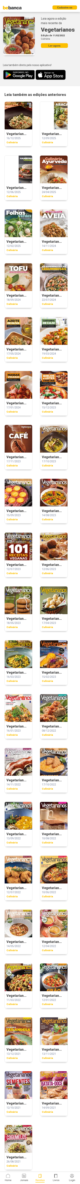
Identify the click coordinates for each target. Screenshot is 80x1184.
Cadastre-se (64, 7)
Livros (56, 1180)
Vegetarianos (58, 29)
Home (8, 1180)
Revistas (40, 1180)
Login (72, 1180)
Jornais (24, 1180)
